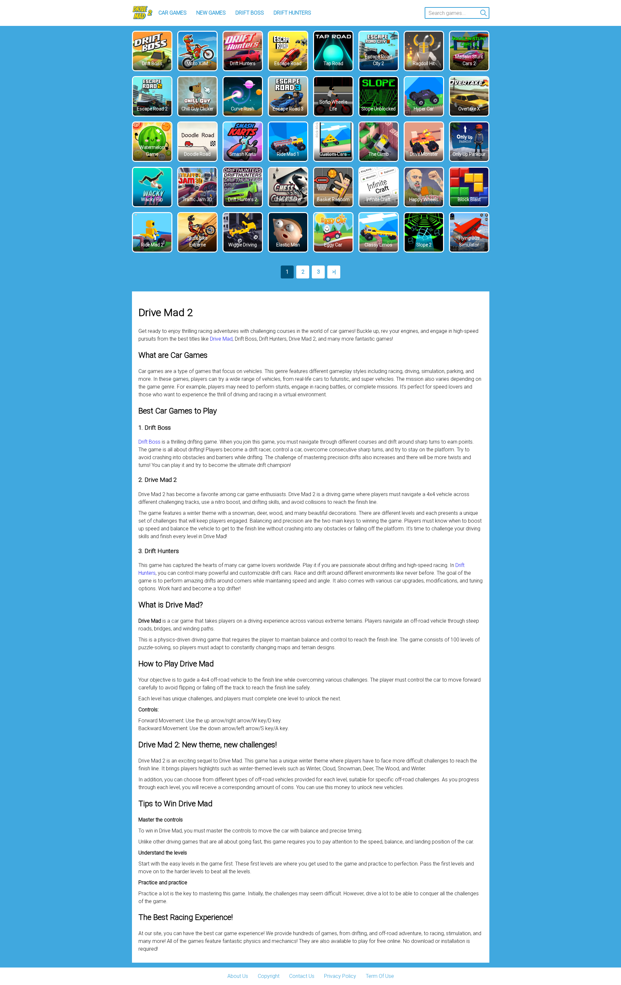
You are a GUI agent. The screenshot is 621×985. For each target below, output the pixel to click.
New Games (211, 13)
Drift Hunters (292, 13)
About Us (237, 976)
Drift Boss (249, 13)
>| (334, 272)
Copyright (268, 976)
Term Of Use (380, 976)
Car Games (172, 13)
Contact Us (301, 976)
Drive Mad (221, 339)
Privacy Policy (340, 976)
